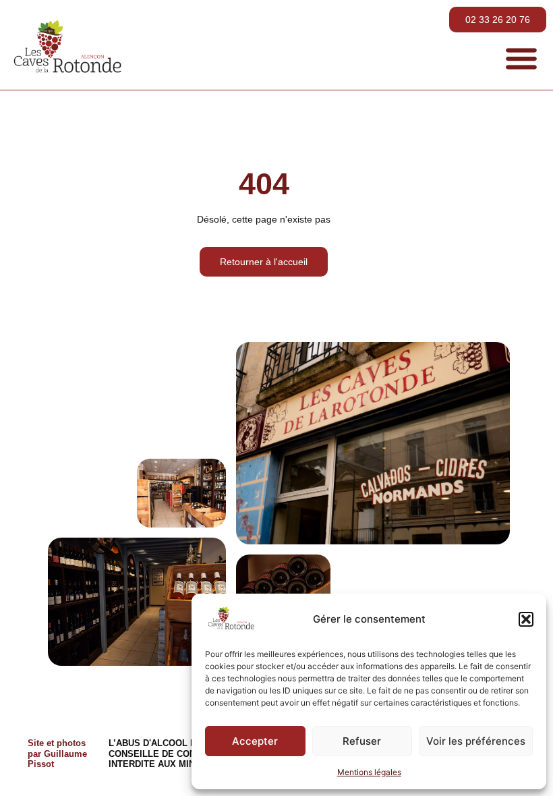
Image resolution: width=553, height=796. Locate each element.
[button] (526, 619)
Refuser (362, 741)
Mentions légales (369, 772)
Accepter (255, 741)
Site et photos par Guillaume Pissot (57, 753)
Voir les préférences (475, 741)
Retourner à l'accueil (264, 261)
